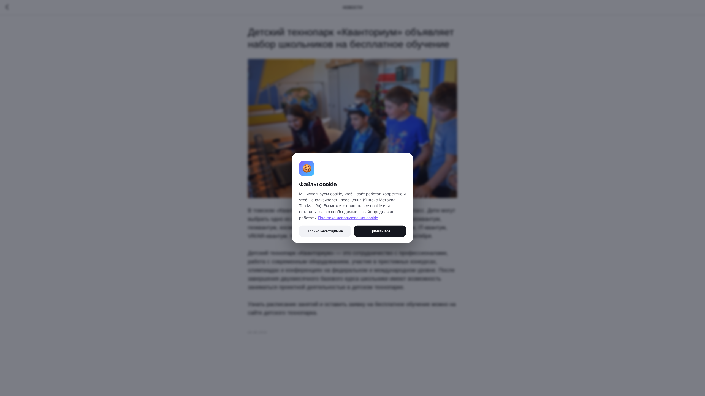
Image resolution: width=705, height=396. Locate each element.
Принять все (380, 231)
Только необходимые (325, 231)
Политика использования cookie (348, 217)
